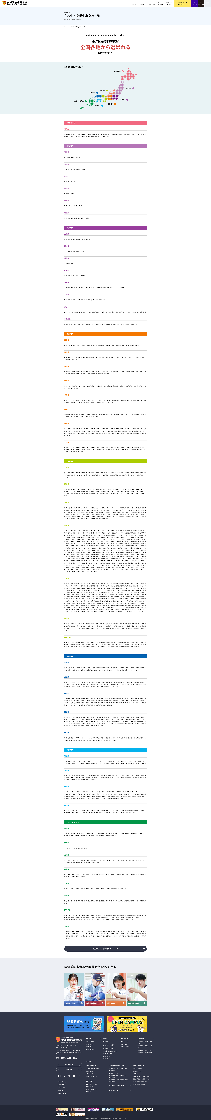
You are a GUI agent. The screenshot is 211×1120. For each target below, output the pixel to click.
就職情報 (141, 1038)
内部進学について (138, 1071)
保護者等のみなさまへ (92, 1084)
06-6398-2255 (63, 1048)
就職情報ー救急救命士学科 (145, 1046)
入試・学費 (152, 4)
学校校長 (105, 1041)
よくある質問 (61, 1088)
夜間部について (113, 1073)
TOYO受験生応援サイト (92, 1069)
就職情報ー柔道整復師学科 (145, 1053)
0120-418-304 (68, 1058)
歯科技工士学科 (90, 1041)
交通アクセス (160, 2)
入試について (124, 1041)
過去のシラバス (62, 1094)
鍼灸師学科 (89, 1047)
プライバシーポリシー (64, 1082)
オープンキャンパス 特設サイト (183, 3)
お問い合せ (201, 4)
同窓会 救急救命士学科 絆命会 (141, 1079)
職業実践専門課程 (108, 1048)
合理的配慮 (61, 1085)
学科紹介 (134, 4)
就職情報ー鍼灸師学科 (144, 1050)
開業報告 (135, 1074)
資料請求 (194, 4)
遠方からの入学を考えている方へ (105, 948)
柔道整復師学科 (90, 1049)
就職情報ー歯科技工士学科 (145, 1042)
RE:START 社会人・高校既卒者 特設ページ (118, 1069)
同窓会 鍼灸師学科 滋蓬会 (140, 1081)
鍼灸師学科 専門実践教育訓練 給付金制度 (117, 1076)
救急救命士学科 (90, 1044)
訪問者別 (169, 4)
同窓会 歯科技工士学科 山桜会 (141, 1076)
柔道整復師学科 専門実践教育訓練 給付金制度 (118, 1080)
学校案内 (142, 4)
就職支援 (160, 4)
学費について (124, 1044)
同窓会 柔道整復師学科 (139, 1084)
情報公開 (169, 2)
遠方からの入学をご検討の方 (117, 1085)
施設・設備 (106, 1056)
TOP (67, 27)
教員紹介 (105, 1058)
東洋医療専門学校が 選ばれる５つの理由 (109, 1045)
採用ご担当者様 (113, 1090)
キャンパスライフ (108, 1053)
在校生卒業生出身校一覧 (110, 1051)
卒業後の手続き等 (138, 1069)
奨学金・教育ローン (126, 1047)
